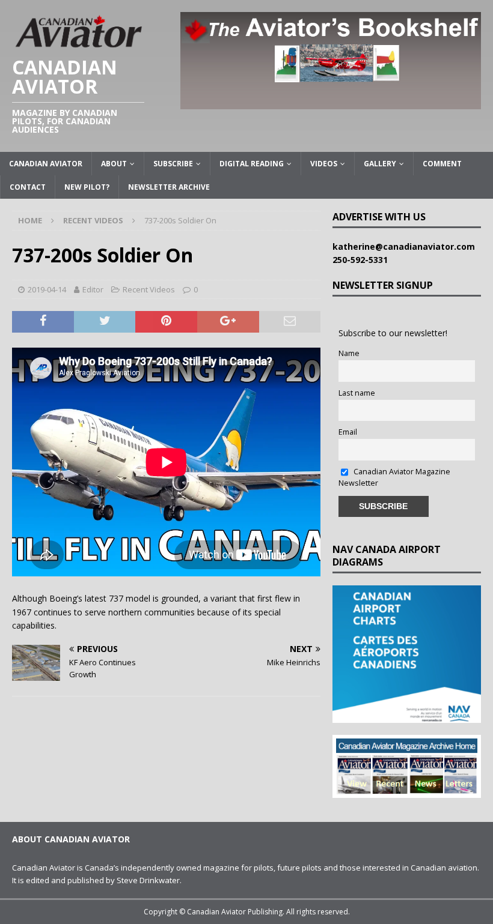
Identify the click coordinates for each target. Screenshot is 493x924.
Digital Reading (251, 164)
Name (349, 353)
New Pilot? (86, 187)
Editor (92, 289)
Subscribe (173, 164)
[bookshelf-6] (330, 101)
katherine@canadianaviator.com (406, 246)
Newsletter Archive (169, 187)
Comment (442, 164)
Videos (323, 164)
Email (347, 432)
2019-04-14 (47, 289)
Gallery (380, 164)
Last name (356, 393)
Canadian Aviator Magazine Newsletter (394, 477)
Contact (28, 187)
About (114, 164)
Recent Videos (149, 289)
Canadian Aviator (45, 164)
